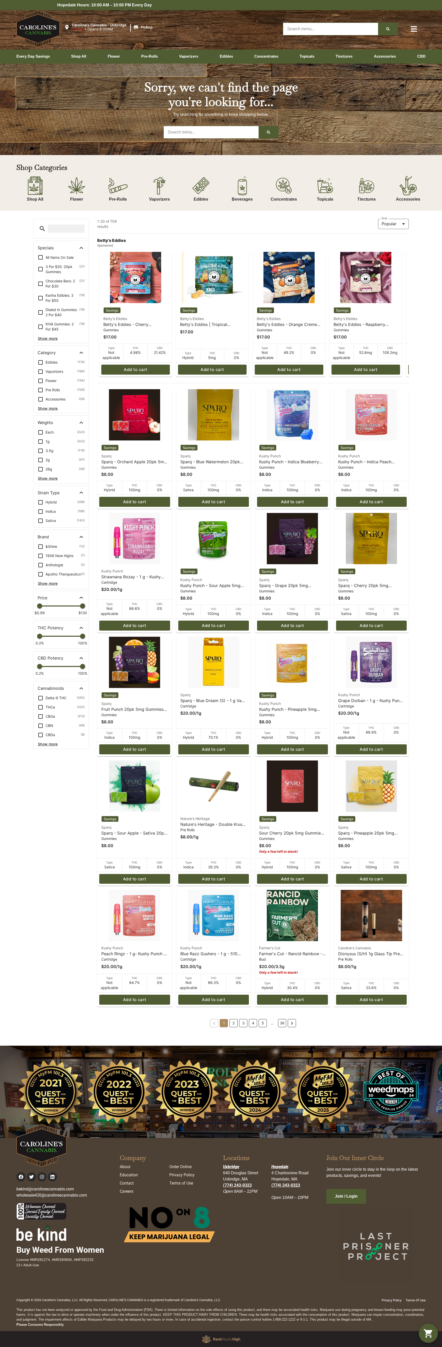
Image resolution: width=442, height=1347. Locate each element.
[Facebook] (21, 1176)
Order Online (180, 1166)
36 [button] (282, 1023)
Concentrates (284, 199)
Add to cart (135, 369)
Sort (384, 218)
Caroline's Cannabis (354, 948)
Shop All (35, 199)
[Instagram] (42, 1176)
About (125, 1166)
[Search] (388, 29)
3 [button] (243, 1023)
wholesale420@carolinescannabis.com (51, 1195)
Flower (76, 199)
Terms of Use (181, 1183)
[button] (109, 27)
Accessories (408, 199)
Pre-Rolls (118, 199)
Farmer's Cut (269, 948)
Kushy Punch (270, 456)
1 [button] (224, 1023)
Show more (48, 338)
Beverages (242, 199)
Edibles (201, 199)
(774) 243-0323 (237, 1185)
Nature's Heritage (195, 818)
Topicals (325, 199)
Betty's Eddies (115, 318)
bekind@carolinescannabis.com (45, 1189)
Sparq (106, 456)
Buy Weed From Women (60, 1250)
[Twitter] (31, 1176)
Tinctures (366, 199)
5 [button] (263, 1023)
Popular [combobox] (389, 223)
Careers (126, 1191)
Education (129, 1175)
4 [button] (253, 1023)
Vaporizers (159, 199)
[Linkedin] (52, 1176)
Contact (127, 1183)
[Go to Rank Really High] (221, 1339)
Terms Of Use (416, 1300)
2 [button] (234, 1023)
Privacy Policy (182, 1175)
